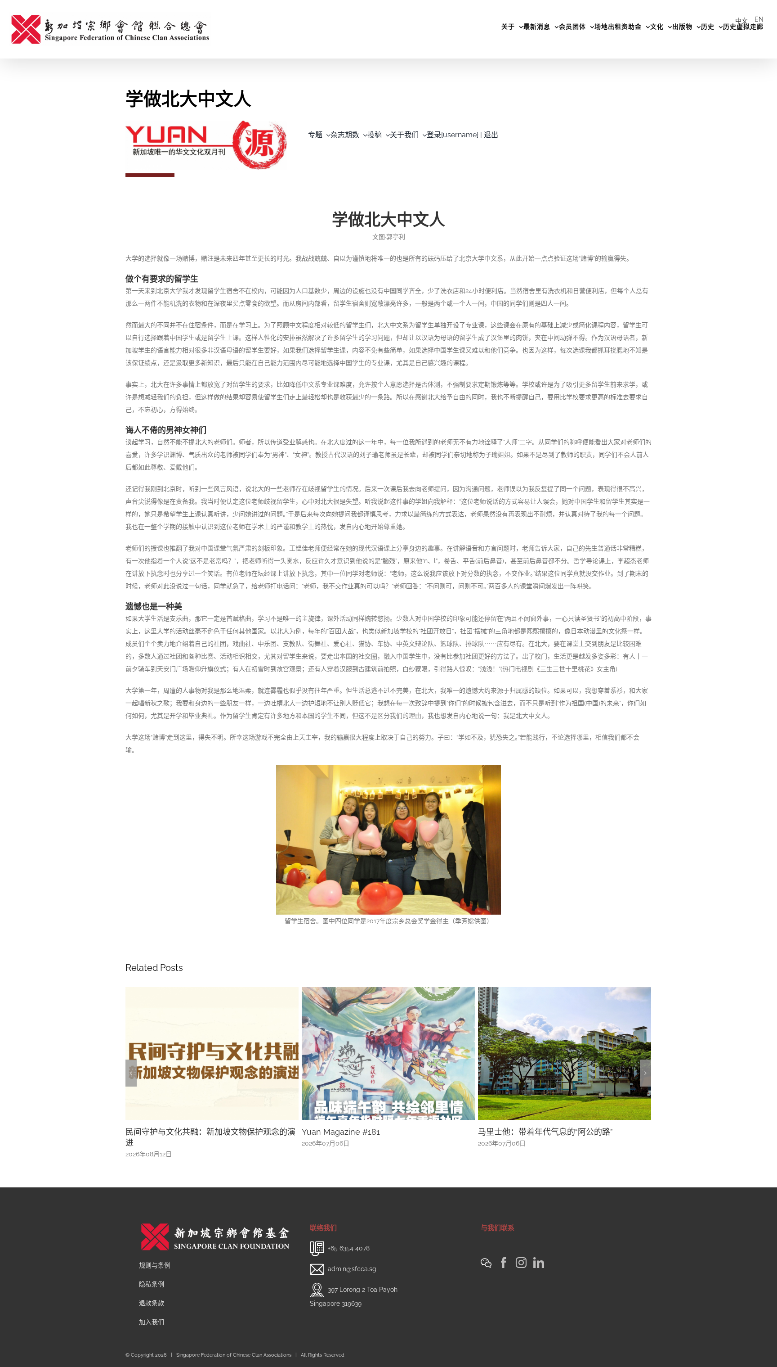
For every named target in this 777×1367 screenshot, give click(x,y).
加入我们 (151, 1322)
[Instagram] (521, 1262)
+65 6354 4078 (349, 1247)
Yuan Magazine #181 (341, 1132)
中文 (741, 20)
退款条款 (151, 1303)
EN (759, 19)
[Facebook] (503, 1262)
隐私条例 (151, 1284)
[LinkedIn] (538, 1262)
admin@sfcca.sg (352, 1268)
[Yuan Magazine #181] (388, 1052)
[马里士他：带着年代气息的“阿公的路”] (564, 1052)
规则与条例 (154, 1265)
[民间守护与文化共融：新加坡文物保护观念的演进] (212, 1052)
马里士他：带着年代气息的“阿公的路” (545, 1132)
